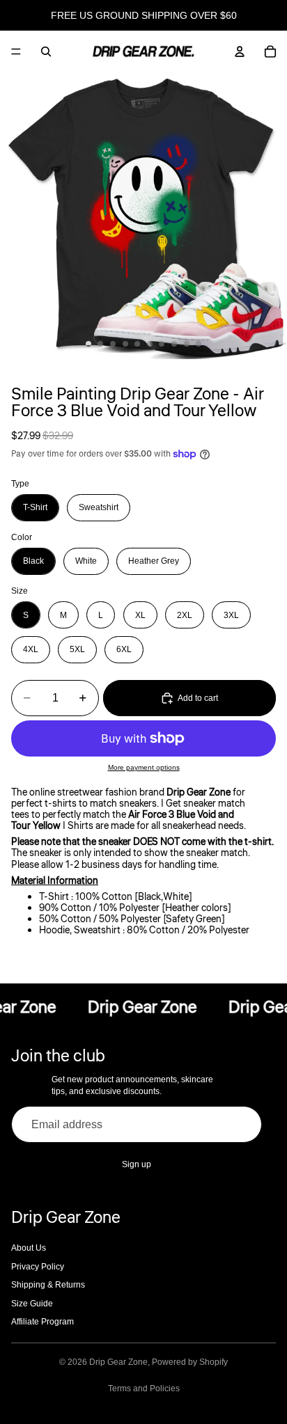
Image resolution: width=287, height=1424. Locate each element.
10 (198, 343)
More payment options (144, 767)
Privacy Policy (37, 1267)
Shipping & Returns (48, 1285)
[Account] (239, 51)
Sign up (136, 1164)
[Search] (46, 51)
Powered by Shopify (190, 1362)
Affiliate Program (42, 1322)
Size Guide (32, 1303)
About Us (28, 1248)
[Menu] (16, 51)
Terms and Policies (144, 1388)
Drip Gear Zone (118, 1362)
